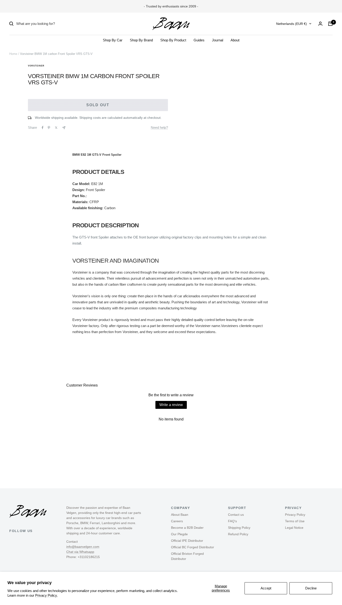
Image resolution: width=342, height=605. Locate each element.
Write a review (171, 405)
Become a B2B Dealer (187, 527)
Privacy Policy (295, 514)
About (235, 40)
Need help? (159, 127)
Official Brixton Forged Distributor (187, 556)
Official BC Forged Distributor (192, 547)
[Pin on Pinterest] (49, 127)
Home (13, 54)
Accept (266, 588)
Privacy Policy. (46, 595)
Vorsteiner (36, 66)
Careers (177, 521)
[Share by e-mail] (63, 127)
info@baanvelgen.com (82, 547)
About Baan (179, 514)
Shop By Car (112, 40)
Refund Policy (238, 534)
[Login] (320, 24)
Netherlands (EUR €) (291, 24)
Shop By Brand (141, 40)
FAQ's (232, 521)
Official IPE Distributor (187, 540)
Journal (217, 40)
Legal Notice (294, 527)
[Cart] (330, 24)
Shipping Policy (239, 527)
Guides (199, 40)
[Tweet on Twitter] (56, 127)
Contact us (236, 514)
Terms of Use (295, 521)
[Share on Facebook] (43, 127)
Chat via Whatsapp (80, 552)
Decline (311, 588)
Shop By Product (173, 40)
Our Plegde (179, 534)
